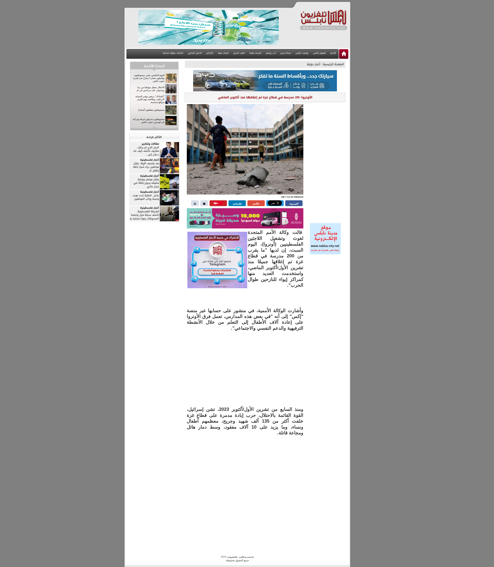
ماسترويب (232, 556)
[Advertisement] (325, 161)
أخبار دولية (313, 64)
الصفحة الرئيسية (333, 64)
